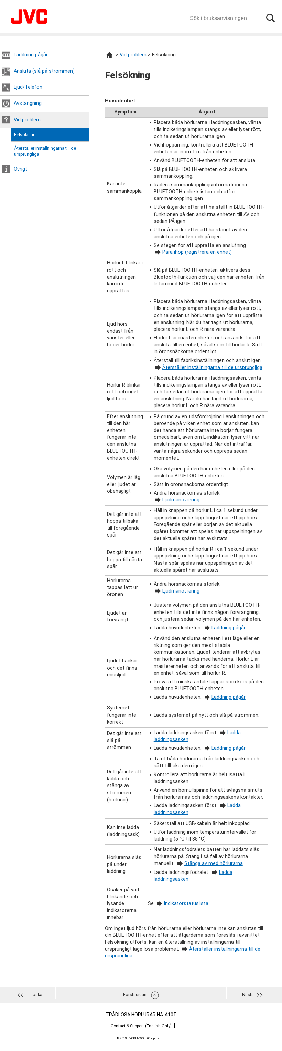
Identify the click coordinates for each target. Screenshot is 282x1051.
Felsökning (25, 134)
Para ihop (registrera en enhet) (197, 252)
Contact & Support (141, 1025)
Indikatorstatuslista (186, 904)
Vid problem (27, 120)
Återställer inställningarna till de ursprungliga (45, 151)
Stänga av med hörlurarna (213, 863)
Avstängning (28, 103)
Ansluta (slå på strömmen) (44, 71)
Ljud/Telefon (28, 87)
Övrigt (20, 169)
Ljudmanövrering (180, 500)
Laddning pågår (31, 55)
